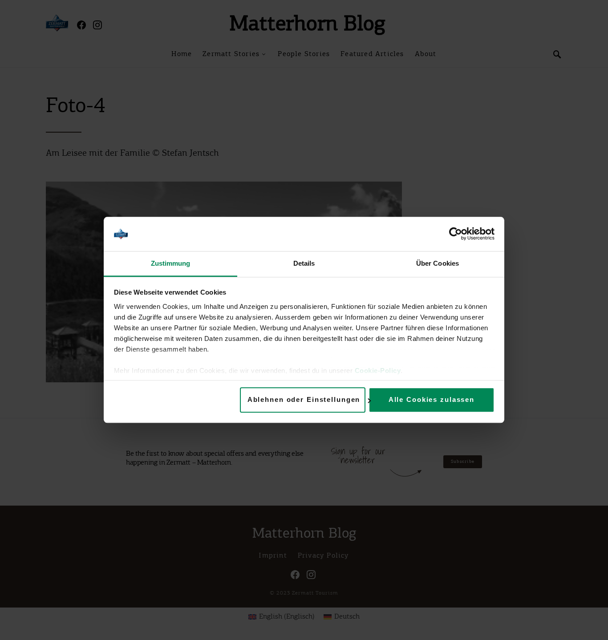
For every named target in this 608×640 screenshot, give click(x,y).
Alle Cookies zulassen (431, 400)
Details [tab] (304, 263)
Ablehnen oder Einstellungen (304, 400)
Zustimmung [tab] (171, 263)
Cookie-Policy (378, 370)
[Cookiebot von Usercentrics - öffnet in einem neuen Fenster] (456, 234)
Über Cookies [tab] (437, 263)
